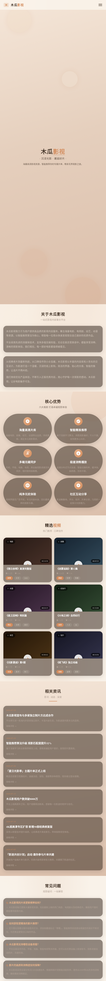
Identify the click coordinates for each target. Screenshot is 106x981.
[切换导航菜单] (100, 5)
